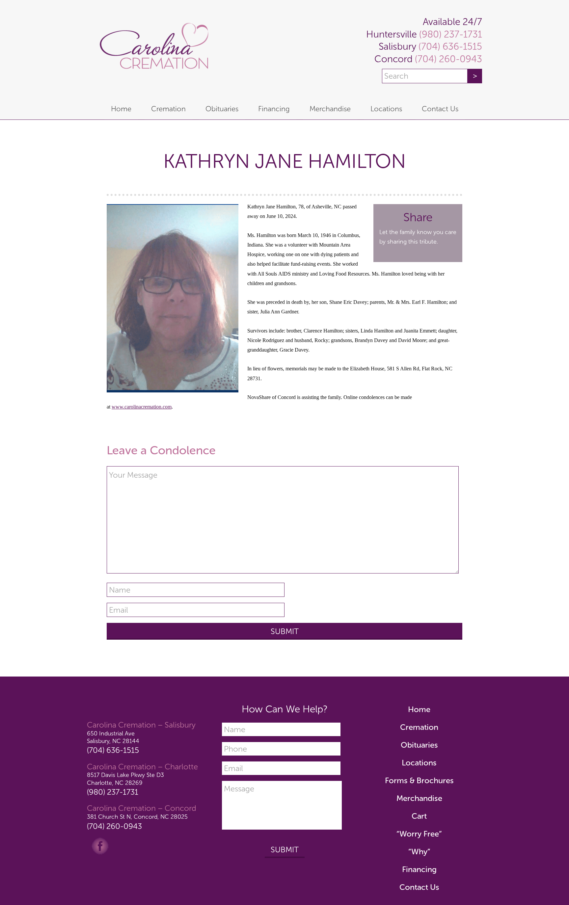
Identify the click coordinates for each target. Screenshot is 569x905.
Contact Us (419, 887)
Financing (419, 869)
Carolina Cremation (153, 49)
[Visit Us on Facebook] (100, 845)
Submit (285, 849)
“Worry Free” (419, 833)
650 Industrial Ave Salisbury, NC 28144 (113, 737)
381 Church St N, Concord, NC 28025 (137, 816)
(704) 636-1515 (449, 46)
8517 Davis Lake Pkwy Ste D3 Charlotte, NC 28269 (125, 778)
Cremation (419, 727)
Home (419, 709)
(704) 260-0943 (447, 59)
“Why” (419, 851)
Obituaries (419, 745)
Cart (419, 816)
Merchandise (419, 798)
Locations (419, 762)
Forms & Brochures (419, 780)
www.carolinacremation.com (142, 407)
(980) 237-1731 (449, 34)
